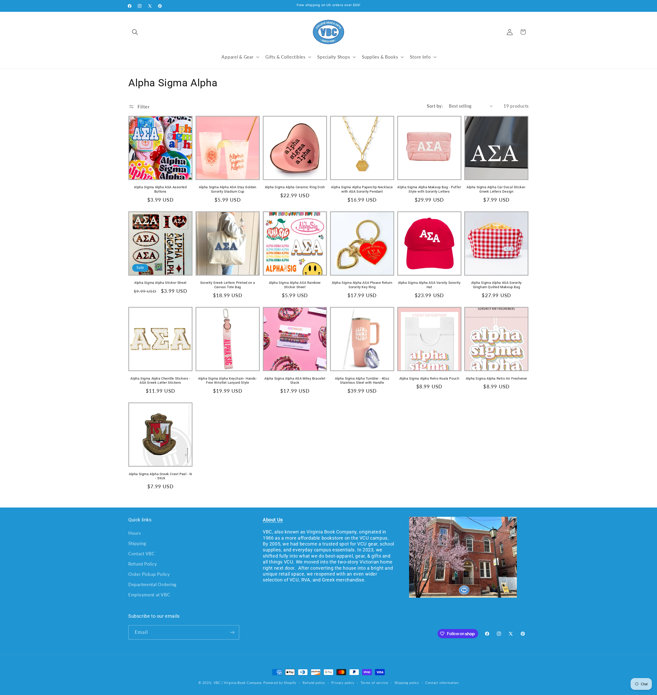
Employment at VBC (149, 594)
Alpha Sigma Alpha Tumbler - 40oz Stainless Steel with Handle (362, 381)
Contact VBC (141, 553)
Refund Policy (142, 564)
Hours (134, 533)
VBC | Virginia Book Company (238, 683)
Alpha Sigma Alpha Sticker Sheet (160, 283)
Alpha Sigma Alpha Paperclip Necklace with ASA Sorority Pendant (362, 189)
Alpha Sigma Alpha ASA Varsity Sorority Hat (429, 285)
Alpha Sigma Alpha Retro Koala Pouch (429, 378)
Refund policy (314, 683)
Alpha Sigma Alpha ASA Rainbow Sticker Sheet (295, 285)
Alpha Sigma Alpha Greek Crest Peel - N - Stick (160, 476)
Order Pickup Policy (149, 574)
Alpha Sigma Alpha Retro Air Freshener (496, 378)
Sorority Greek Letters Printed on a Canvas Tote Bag (227, 285)
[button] (135, 32)
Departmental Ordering (152, 584)
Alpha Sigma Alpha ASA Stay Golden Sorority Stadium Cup (227, 189)
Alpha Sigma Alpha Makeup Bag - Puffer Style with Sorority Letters (429, 189)
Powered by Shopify (279, 683)
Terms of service (374, 683)
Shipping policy (406, 683)
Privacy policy (342, 683)
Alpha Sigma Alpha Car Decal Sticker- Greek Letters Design (496, 189)
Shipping (137, 543)
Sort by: (435, 106)
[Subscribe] (232, 632)
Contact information (442, 683)
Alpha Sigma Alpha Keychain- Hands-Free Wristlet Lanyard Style (227, 381)
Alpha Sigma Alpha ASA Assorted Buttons (160, 189)
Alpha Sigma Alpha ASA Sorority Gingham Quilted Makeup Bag (496, 285)
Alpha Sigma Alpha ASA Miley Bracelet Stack (294, 381)
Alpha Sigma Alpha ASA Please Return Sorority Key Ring (362, 285)
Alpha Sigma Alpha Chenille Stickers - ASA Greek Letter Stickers (160, 381)
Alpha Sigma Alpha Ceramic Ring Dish (295, 187)
